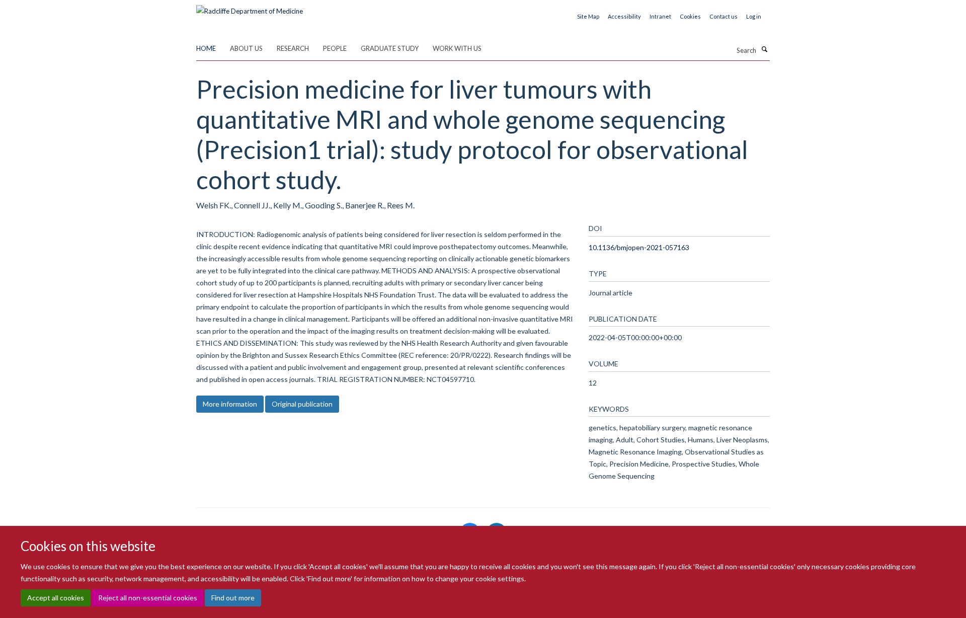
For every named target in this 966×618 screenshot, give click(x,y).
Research (293, 48)
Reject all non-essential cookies (147, 598)
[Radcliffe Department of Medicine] (249, 8)
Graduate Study (390, 48)
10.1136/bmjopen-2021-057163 (639, 247)
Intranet (660, 16)
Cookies (690, 16)
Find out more (233, 598)
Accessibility (624, 16)
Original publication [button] (302, 404)
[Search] (764, 49)
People (335, 48)
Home (206, 48)
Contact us (723, 16)
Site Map (588, 16)
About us (246, 48)
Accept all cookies (55, 598)
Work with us (457, 48)
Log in (753, 16)
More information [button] (230, 404)
